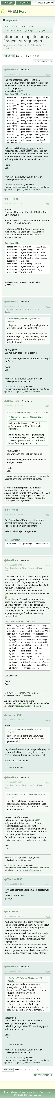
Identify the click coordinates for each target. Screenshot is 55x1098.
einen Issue (28, 148)
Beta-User (13, 401)
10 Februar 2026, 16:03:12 (14, 971)
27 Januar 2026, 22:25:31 (13, 74)
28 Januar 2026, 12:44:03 (13, 203)
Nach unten (8, 56)
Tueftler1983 (14, 715)
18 (34, 55)
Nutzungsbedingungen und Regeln (24, 1092)
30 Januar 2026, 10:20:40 (13, 514)
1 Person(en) (9, 767)
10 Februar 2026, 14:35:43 (14, 916)
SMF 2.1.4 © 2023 (21, 1095)
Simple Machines (34, 1095)
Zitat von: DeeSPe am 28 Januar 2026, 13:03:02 (28, 412)
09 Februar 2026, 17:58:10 (14, 565)
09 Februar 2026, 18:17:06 (14, 720)
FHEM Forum (18, 11)
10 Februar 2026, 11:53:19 (14, 884)
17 (31, 55)
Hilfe (6, 1092)
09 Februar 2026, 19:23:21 (14, 782)
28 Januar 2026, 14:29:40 (13, 405)
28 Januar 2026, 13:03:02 (13, 306)
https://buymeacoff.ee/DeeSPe (28, 189)
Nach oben (8, 1069)
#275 (37, 820)
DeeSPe (11, 69)
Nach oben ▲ (45, 1092)
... (29, 55)
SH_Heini (12, 198)
